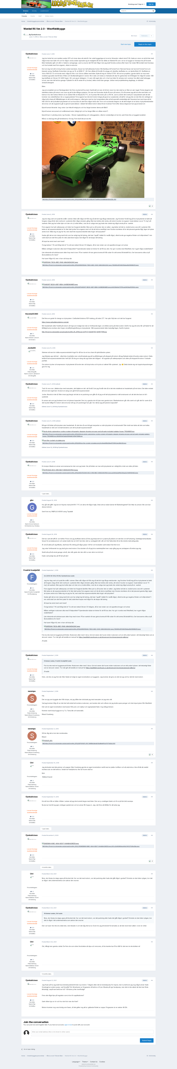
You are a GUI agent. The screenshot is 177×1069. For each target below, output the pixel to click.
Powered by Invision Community (88, 1066)
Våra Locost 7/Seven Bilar (48, 37)
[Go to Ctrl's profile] (32, 770)
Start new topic (126, 44)
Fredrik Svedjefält (31, 570)
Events (33, 16)
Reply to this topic (144, 44)
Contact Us (93, 1062)
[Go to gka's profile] (32, 507)
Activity (34, 11)
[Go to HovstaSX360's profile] (32, 321)
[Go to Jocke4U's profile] (32, 355)
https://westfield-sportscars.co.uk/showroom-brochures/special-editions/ (103, 637)
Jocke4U (32, 348)
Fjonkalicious (36, 34)
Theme (84, 1062)
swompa (32, 691)
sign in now (68, 1025)
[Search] (153, 10)
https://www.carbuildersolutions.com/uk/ (55, 322)
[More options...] (152, 54)
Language (75, 1062)
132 (32, 588)
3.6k (32, 368)
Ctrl (31, 763)
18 (33, 709)
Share (134, 36)
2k (33, 520)
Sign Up (151, 4)
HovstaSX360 (31, 314)
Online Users (49, 16)
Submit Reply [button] (146, 1040)
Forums (24, 16)
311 (33, 333)
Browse (25, 11)
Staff (40, 16)
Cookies (102, 1062)
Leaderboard (44, 11)
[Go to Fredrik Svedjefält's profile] (32, 577)
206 (32, 73)
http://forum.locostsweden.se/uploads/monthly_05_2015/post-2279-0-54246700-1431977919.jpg (74, 332)
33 (33, 780)
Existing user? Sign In (136, 4)
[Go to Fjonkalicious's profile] (25, 36)
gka (31, 500)
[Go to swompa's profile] (32, 698)
